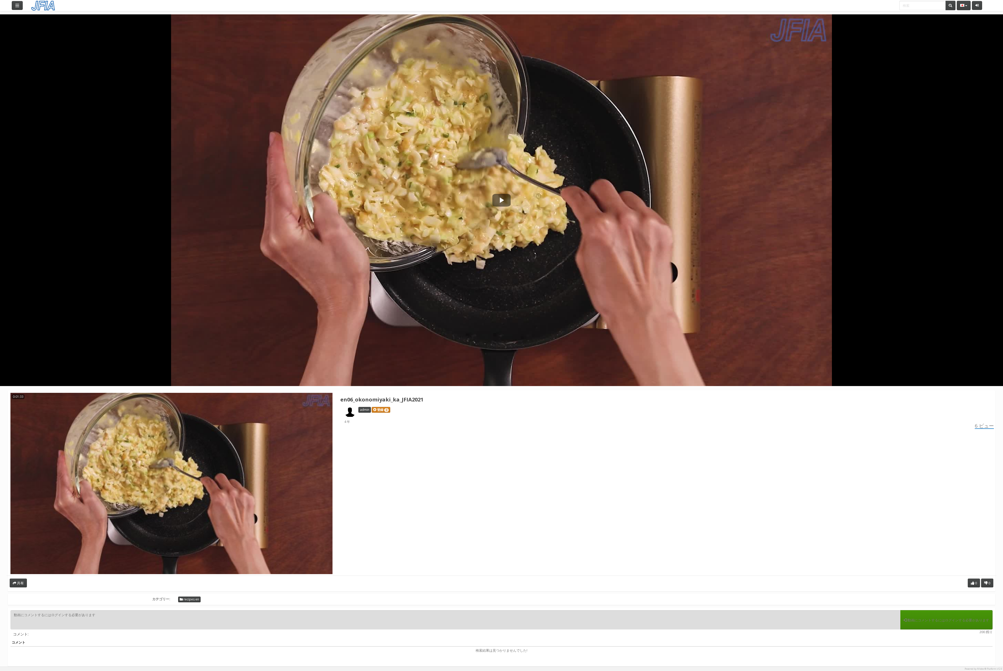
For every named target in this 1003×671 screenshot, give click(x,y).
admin (364, 409)
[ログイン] (977, 5)
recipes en (191, 599)
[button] (381, 410)
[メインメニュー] (17, 5)
